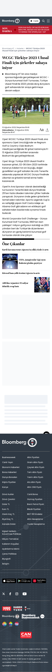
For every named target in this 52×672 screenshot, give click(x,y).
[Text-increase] (41, 130)
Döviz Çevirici (8, 499)
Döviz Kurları (8, 494)
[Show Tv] (4, 624)
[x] (3, 594)
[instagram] (16, 594)
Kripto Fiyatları (9, 482)
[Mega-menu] (48, 21)
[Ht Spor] (27, 608)
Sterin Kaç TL (8, 514)
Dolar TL (6, 504)
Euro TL (5, 509)
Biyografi (6, 558)
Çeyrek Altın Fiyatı (35, 467)
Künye (5, 487)
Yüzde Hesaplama (36, 524)
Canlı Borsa (32, 494)
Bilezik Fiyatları (34, 509)
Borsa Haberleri (9, 472)
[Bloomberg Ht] (11, 616)
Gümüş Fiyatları (34, 499)
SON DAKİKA (7, 30)
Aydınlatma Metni (10, 548)
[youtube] (24, 594)
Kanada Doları (9, 524)
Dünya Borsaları (9, 477)
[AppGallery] (39, 580)
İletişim (5, 563)
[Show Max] (17, 624)
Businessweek (8, 457)
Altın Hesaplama (35, 519)
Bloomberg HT (8, 48)
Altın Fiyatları (33, 457)
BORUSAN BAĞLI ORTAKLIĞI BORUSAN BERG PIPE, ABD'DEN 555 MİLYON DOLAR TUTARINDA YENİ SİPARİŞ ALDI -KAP (33, 29)
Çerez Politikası (9, 553)
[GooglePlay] (24, 580)
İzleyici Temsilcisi (10, 539)
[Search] (43, 21)
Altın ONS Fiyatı (34, 487)
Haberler (20, 48)
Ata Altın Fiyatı (34, 482)
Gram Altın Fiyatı (35, 462)
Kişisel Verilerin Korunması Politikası (11, 532)
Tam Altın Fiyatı (34, 472)
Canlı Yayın (7, 462)
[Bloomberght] (11, 21)
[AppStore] (9, 580)
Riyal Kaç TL (7, 519)
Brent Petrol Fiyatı (35, 504)
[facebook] (10, 594)
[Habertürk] (6, 608)
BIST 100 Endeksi (34, 514)
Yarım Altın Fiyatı (35, 477)
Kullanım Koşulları (10, 544)
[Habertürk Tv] (17, 608)
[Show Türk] (10, 624)
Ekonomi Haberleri (10, 467)
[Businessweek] (33, 616)
